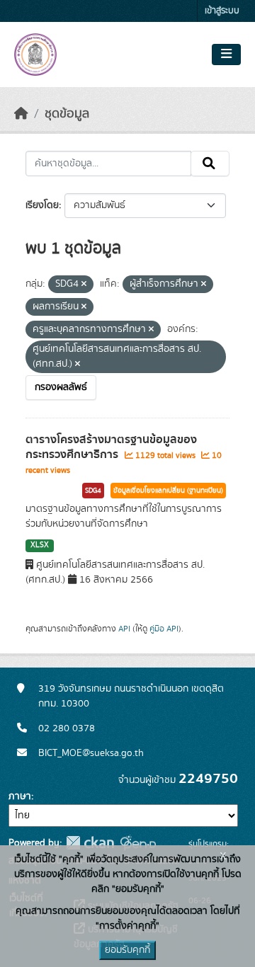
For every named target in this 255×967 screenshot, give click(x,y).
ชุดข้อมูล (67, 114)
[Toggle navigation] (226, 54)
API (124, 628)
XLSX (39, 545)
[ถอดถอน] (83, 284)
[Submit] (210, 163)
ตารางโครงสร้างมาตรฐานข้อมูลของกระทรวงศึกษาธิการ (111, 447)
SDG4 (93, 491)
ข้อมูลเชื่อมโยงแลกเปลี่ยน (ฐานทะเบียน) (168, 491)
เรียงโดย (42, 205)
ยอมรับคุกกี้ (127, 950)
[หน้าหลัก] (21, 114)
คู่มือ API (163, 628)
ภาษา (19, 796)
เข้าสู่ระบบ (222, 11)
